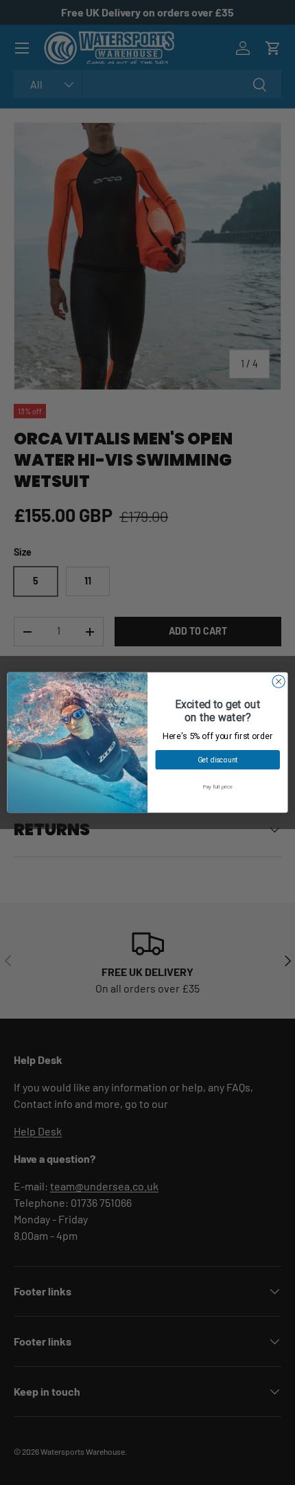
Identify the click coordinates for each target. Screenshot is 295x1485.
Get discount (218, 760)
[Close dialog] (278, 681)
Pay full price (217, 787)
